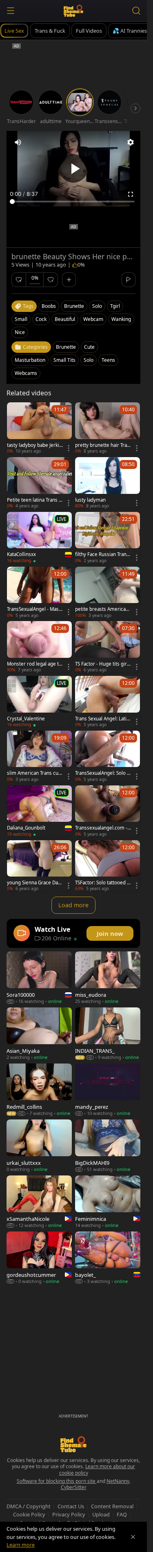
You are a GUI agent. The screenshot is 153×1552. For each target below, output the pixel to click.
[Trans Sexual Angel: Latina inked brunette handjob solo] (107, 701)
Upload (101, 1514)
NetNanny (117, 1481)
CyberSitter (73, 1487)
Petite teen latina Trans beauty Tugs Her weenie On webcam (35, 500)
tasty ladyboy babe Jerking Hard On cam (34, 445)
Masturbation (30, 360)
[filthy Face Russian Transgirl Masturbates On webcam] (107, 537)
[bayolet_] (107, 1257)
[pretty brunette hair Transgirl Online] (107, 428)
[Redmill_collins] (39, 1089)
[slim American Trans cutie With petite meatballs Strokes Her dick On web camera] (39, 756)
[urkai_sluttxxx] (39, 1145)
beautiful (65, 319)
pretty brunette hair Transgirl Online (102, 445)
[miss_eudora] (107, 977)
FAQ (122, 1514)
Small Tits (64, 360)
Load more (73, 905)
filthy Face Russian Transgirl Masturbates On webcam (102, 554)
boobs (49, 306)
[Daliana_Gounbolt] (39, 811)
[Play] (73, 168)
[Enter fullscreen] (130, 194)
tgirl (115, 306)
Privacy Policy (68, 1514)
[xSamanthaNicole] (39, 1201)
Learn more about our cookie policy (97, 1469)
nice (20, 332)
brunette (74, 306)
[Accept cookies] (133, 1537)
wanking (121, 319)
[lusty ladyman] (107, 483)
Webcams (26, 373)
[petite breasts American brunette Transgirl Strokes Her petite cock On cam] (107, 592)
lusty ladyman (90, 500)
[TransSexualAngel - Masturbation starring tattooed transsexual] (39, 592)
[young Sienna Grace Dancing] (39, 866)
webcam (93, 319)
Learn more (21, 1544)
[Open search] (136, 10)
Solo (88, 360)
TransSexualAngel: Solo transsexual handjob (103, 773)
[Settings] (130, 142)
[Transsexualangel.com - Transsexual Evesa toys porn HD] (107, 811)
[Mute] (18, 142)
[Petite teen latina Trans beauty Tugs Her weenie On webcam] (39, 483)
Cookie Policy (29, 1514)
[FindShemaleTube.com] (74, 10)
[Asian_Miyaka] (39, 1033)
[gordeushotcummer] (39, 1257)
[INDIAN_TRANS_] (107, 1033)
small (21, 319)
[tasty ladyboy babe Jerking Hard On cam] (39, 428)
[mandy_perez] (107, 1089)
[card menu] (68, 448)
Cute (89, 346)
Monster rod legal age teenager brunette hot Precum (34, 664)
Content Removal (112, 1506)
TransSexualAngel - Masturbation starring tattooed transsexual (34, 609)
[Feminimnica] (107, 1201)
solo (97, 306)
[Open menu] (10, 10)
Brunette (66, 346)
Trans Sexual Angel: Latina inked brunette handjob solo (103, 719)
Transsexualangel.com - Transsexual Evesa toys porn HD (103, 828)
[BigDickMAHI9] (107, 1145)
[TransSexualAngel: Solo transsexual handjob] (107, 756)
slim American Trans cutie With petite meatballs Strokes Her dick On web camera (34, 773)
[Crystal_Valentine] (39, 701)
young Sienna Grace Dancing (34, 883)
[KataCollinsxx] (39, 537)
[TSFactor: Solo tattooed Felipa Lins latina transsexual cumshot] (107, 866)
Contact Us (71, 1506)
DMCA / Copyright (29, 1506)
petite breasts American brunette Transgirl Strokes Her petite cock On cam (103, 609)
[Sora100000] (39, 977)
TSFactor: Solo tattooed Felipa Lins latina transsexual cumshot (102, 883)
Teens (108, 360)
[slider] (73, 201)
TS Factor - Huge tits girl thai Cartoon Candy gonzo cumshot (103, 664)
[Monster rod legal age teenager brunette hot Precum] (39, 647)
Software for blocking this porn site (57, 1481)
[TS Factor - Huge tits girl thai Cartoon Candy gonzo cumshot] (107, 647)
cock (41, 319)
